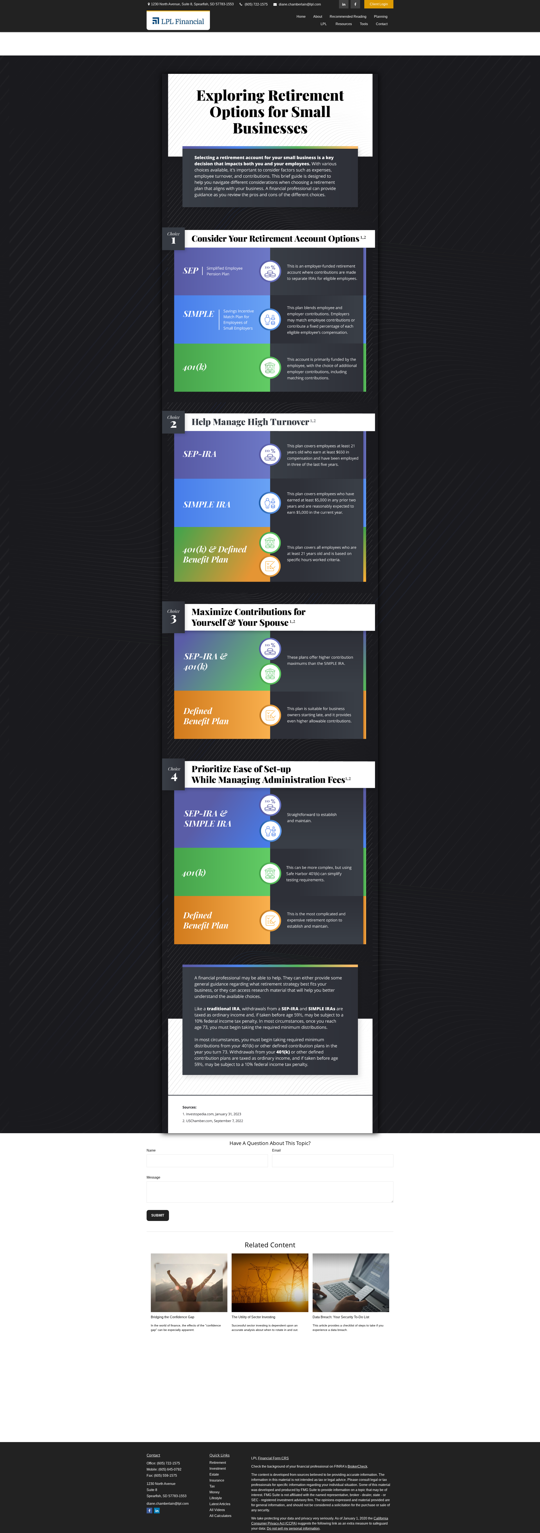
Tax (212, 1486)
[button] (301, 16)
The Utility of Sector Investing (253, 1317)
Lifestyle (215, 1498)
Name (151, 1150)
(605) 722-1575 (256, 4)
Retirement (217, 1462)
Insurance (216, 1480)
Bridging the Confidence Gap (172, 1317)
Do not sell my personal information (293, 1528)
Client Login (379, 4)
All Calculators (220, 1516)
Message (153, 1177)
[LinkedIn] (343, 4)
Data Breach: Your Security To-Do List (341, 1317)
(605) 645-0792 (169, 1469)
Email (276, 1150)
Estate (214, 1474)
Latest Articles (219, 1504)
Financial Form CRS (273, 1458)
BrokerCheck (357, 1466)
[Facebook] (355, 4)
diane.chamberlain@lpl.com (300, 4)
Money (214, 1492)
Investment (217, 1468)
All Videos (217, 1510)
